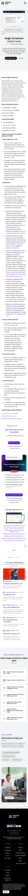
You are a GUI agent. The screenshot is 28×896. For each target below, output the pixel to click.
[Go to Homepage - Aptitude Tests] (6, 3)
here (12, 248)
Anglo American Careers (9, 416)
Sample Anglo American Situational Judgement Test (14, 530)
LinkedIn (6, 157)
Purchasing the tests (9, 756)
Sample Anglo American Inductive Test (14, 540)
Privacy (19, 830)
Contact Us (9, 798)
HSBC (20, 858)
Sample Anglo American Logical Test (14, 536)
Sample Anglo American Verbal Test (14, 528)
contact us (14, 747)
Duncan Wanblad (11, 125)
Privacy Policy (17, 888)
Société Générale (20, 855)
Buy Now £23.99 (13, 495)
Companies (7, 850)
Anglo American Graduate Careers (12, 418)
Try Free (21, 58)
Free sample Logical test (14, 272)
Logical (8, 875)
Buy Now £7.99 (10, 58)
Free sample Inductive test (13, 276)
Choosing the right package (11, 752)
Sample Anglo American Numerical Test (14, 526)
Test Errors (6, 760)
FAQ (18, 745)
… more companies (20, 863)
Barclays (20, 847)
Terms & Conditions (12, 830)
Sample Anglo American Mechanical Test (14, 534)
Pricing (7, 853)
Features (7, 847)
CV (11, 157)
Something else (16, 760)
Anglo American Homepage (10, 413)
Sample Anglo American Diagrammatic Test (14, 538)
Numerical (7, 870)
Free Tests (8, 858)
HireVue (16, 340)
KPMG (20, 861)
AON (20, 850)
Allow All (6, 892)
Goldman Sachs (20, 853)
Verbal (7, 873)
